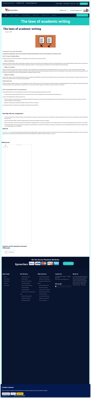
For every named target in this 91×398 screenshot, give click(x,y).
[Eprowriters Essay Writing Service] (11, 10)
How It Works (6, 279)
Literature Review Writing (44, 289)
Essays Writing (25, 279)
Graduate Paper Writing (44, 298)
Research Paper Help (26, 298)
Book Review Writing (43, 287)
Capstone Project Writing (44, 279)
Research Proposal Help (27, 296)
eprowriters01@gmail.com (31, 3)
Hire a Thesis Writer (43, 300)
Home (5, 276)
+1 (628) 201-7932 (20, 3)
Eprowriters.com (6, 132)
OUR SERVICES (66, 3)
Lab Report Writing (43, 294)
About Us (6, 283)
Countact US (6, 285)
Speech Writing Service (44, 285)
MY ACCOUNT (84, 3)
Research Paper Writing (26, 281)
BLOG (77, 3)
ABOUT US (73, 3)
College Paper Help (26, 276)
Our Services (6, 281)
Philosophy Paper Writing (44, 291)
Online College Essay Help (27, 285)
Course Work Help (25, 289)
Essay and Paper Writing (44, 296)
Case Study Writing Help (44, 276)
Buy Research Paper (26, 283)
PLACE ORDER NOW (68, 263)
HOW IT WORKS (59, 3)
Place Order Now (82, 15)
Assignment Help (25, 287)
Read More (83, 284)
